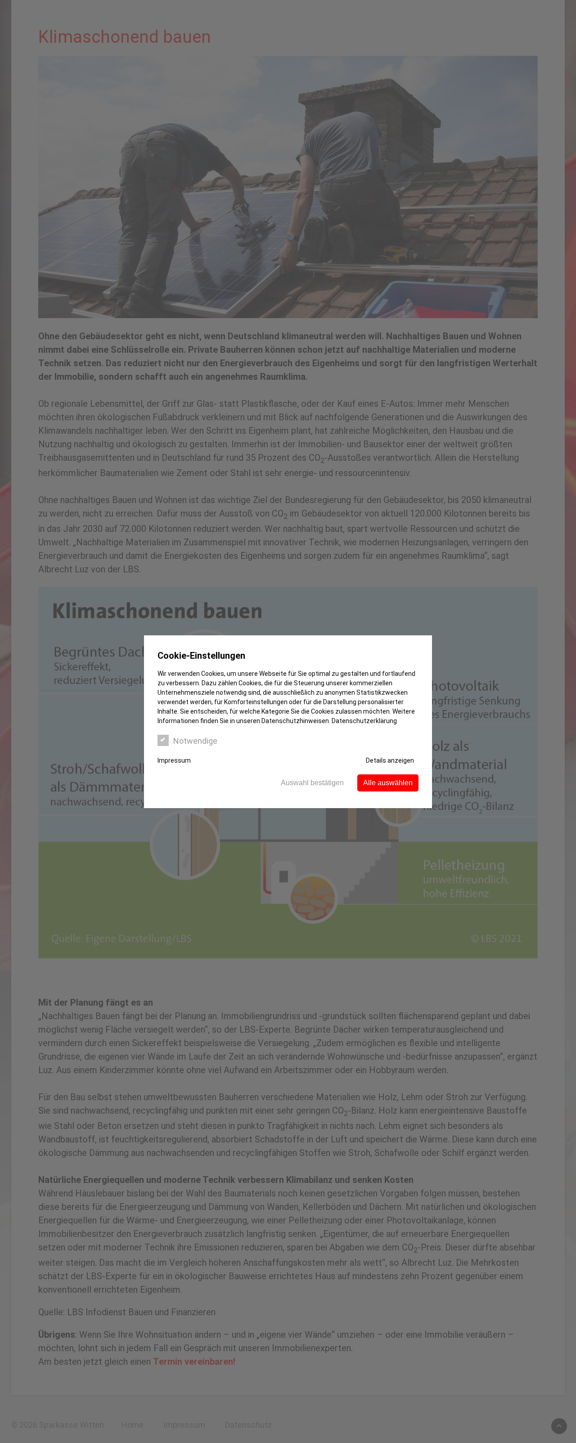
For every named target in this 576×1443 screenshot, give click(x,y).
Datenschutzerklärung (364, 720)
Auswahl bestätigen (312, 783)
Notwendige (195, 741)
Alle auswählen (388, 783)
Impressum (174, 760)
